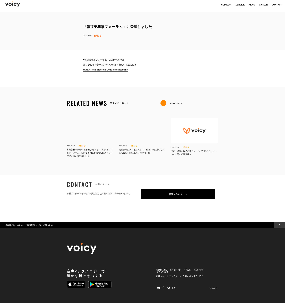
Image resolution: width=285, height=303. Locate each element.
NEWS (187, 270)
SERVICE (175, 270)
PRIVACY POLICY (193, 276)
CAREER (199, 270)
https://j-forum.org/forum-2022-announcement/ (105, 69)
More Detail (172, 103)
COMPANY (161, 270)
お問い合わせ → (178, 194)
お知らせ (97, 36)
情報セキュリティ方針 (167, 276)
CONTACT (162, 272)
